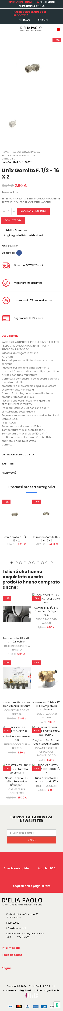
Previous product (49, 157)
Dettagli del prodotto (18, 454)
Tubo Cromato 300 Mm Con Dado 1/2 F (46, 779)
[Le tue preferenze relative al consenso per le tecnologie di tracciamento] (57, 1005)
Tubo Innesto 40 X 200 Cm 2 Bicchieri (16, 639)
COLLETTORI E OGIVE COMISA (16, 712)
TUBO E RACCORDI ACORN (46, 621)
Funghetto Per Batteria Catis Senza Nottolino (46, 741)
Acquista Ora (13, 220)
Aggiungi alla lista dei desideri (23, 235)
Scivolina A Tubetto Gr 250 (16, 738)
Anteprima (21, 517)
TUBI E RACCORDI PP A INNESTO (17, 647)
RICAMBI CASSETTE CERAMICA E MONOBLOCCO (46, 751)
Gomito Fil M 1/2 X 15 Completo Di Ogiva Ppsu (46, 611)
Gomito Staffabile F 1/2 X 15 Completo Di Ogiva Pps (46, 706)
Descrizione (10, 335)
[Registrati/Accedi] (50, 28)
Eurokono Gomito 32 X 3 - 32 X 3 (46, 538)
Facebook (19, 253)
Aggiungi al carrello (33, 211)
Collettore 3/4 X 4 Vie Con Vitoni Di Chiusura (16, 704)
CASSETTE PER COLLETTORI (16, 791)
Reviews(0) (9, 472)
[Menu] (4, 28)
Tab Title (7, 463)
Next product (58, 157)
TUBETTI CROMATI (46, 786)
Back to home (54, 157)
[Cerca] (11, 28)
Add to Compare (16, 230)
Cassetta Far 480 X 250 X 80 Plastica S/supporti (16, 781)
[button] (11, 563)
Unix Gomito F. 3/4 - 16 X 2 (16, 538)
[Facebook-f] (5, 976)
